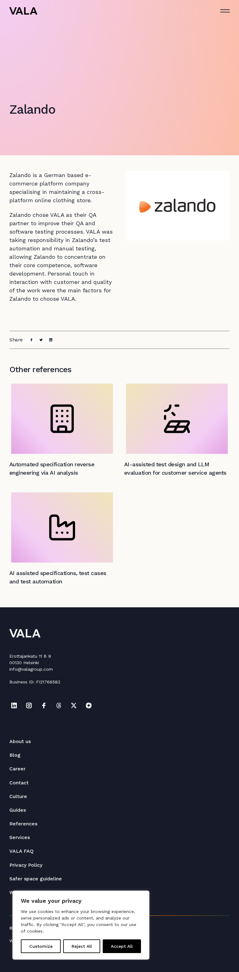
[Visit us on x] (73, 705)
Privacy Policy (25, 865)
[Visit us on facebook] (44, 705)
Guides (17, 810)
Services (19, 837)
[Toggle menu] (225, 11)
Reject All (82, 946)
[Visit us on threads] (58, 705)
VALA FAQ (21, 851)
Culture (18, 796)
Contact (19, 783)
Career (17, 769)
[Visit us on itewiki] (88, 705)
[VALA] (23, 11)
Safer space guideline (35, 879)
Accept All (122, 946)
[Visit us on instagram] (29, 705)
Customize (41, 946)
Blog (15, 755)
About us (20, 741)
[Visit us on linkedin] (14, 705)
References (23, 824)
